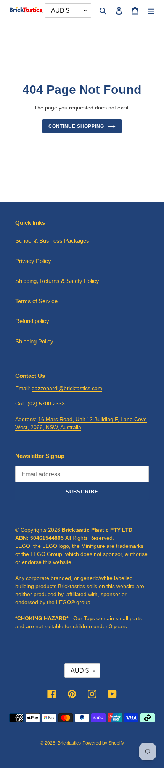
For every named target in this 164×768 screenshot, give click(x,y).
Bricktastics (69, 743)
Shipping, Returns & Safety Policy (57, 281)
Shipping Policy (34, 341)
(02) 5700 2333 (46, 403)
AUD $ (80, 670)
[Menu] (151, 10)
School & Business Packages (52, 240)
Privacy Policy (33, 261)
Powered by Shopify (103, 743)
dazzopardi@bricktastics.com (67, 388)
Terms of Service (36, 301)
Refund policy (32, 321)
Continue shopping (76, 126)
